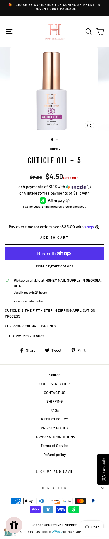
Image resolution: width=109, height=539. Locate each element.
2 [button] (57, 140)
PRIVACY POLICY (54, 428)
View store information (29, 301)
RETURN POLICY (54, 419)
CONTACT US (54, 392)
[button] (54, 187)
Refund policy (54, 454)
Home (53, 148)
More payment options (54, 266)
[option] (54, 7)
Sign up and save (54, 471)
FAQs (54, 410)
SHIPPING (54, 401)
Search (54, 374)
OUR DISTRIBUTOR (54, 383)
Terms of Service (54, 445)
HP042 (57, 532)
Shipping (48, 206)
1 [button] (52, 139)
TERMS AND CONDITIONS (54, 436)
